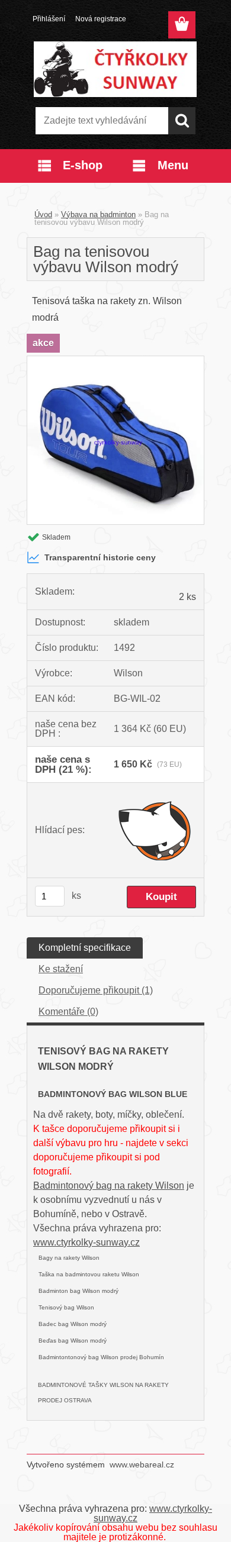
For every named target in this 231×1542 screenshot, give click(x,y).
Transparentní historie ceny (100, 557)
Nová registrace (100, 19)
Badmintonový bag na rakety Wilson (108, 1185)
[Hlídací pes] (155, 830)
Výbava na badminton (98, 214)
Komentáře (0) (68, 1012)
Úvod (43, 214)
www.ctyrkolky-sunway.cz (86, 1242)
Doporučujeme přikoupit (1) (95, 990)
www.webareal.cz (142, 1464)
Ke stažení (60, 969)
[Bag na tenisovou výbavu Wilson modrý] (115, 361)
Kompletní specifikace (84, 948)
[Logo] (115, 69)
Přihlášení (49, 19)
